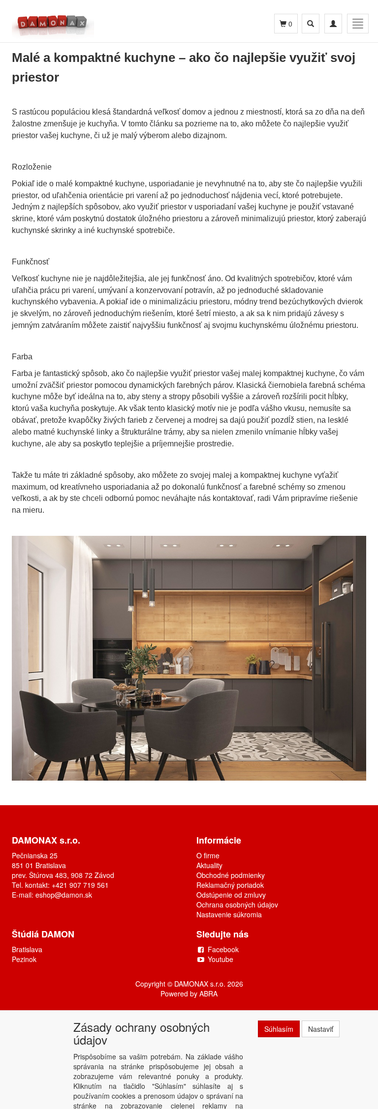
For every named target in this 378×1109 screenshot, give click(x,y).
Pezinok (24, 959)
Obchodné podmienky (230, 875)
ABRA (208, 993)
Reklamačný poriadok (230, 885)
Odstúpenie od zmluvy (231, 895)
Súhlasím (278, 1029)
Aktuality (209, 865)
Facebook (223, 949)
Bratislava (27, 949)
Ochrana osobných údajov (237, 904)
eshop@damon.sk (63, 895)
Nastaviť (320, 1029)
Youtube (220, 959)
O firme (208, 855)
